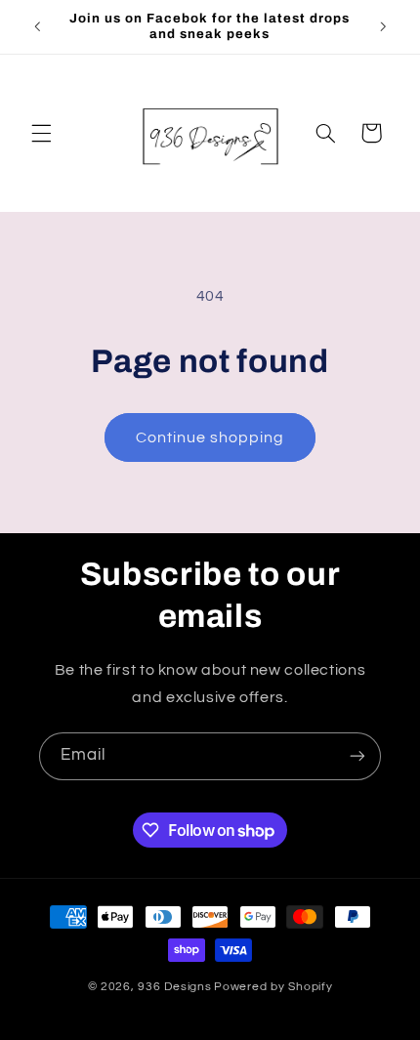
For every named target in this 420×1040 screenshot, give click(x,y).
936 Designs (174, 986)
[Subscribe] (357, 756)
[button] (41, 132)
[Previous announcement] (37, 26)
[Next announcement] (382, 26)
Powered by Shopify (273, 986)
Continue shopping (210, 437)
